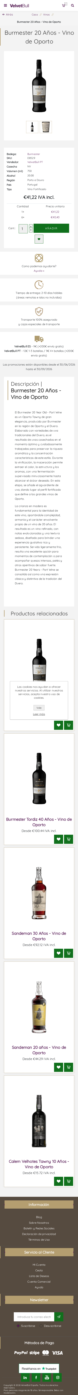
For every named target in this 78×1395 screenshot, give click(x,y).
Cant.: (12, 228)
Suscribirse (28, 1326)
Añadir (51, 228)
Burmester (33, 154)
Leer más (39, 714)
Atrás (9, 14)
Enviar (58, 1316)
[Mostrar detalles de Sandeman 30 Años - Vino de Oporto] (39, 893)
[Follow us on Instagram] (57, 1377)
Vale (39, 707)
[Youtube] (46, 1377)
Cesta (65, 4)
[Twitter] (25, 1377)
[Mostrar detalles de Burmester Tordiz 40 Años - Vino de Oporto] (39, 779)
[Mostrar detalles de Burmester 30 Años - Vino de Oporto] (39, 665)
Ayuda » (39, 270)
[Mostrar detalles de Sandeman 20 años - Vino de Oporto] (39, 1007)
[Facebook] (36, 1377)
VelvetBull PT (35, 162)
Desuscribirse (52, 1326)
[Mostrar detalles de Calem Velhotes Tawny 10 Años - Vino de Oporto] (39, 1121)
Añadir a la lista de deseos (39, 239)
